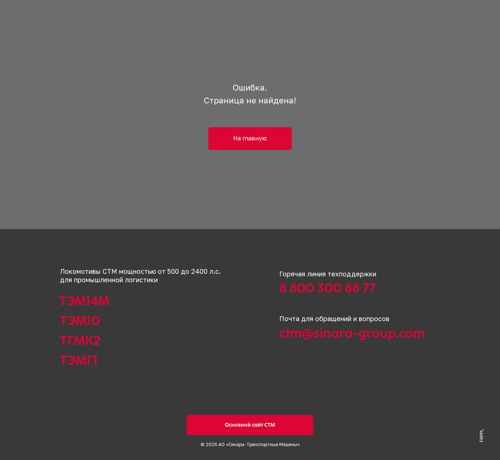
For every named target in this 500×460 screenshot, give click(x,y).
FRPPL (481, 435)
